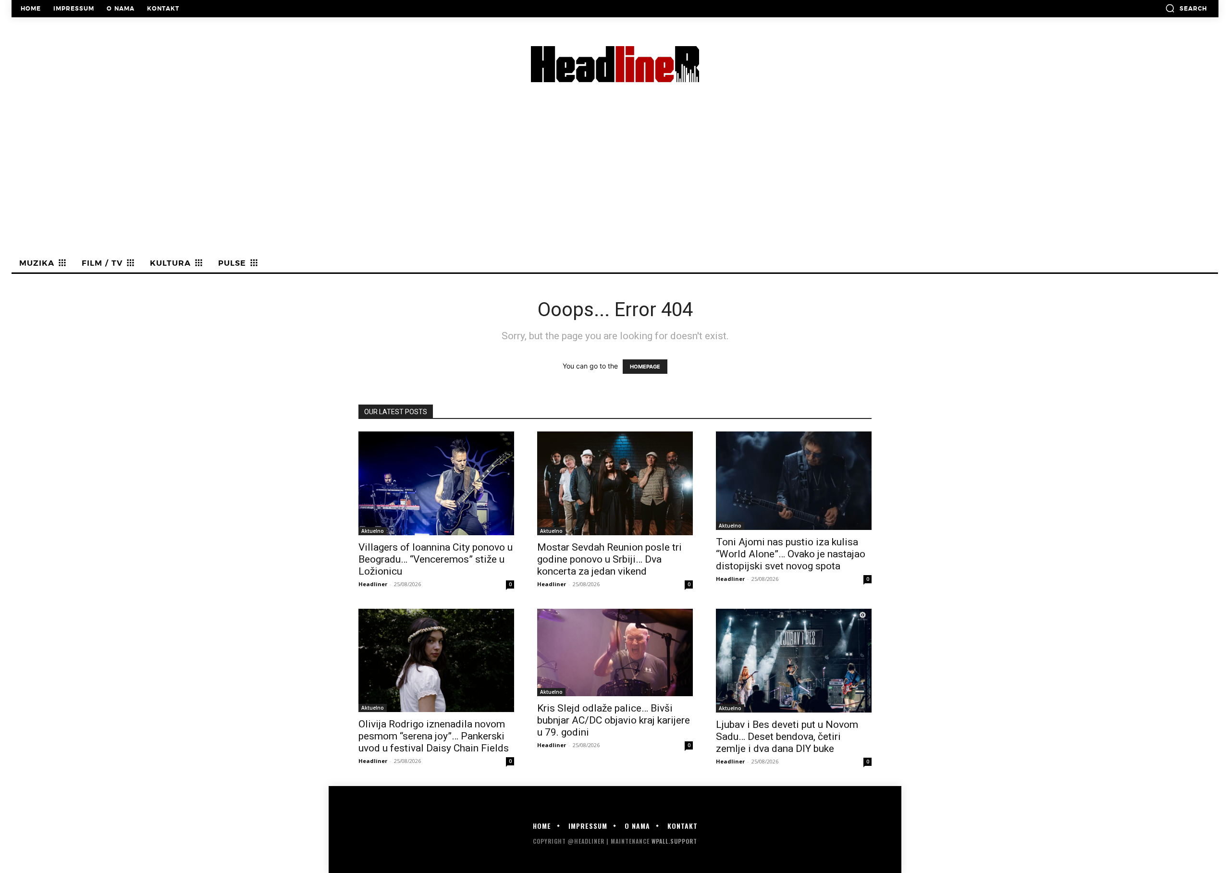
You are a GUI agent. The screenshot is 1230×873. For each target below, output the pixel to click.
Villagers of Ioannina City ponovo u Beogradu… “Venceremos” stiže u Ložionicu (435, 559)
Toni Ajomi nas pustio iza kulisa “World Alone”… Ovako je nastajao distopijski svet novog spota (790, 554)
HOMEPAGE (645, 366)
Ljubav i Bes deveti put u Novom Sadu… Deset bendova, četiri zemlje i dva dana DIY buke (787, 736)
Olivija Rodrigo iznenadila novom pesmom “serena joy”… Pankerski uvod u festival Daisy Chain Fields (433, 736)
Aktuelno (372, 531)
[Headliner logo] (615, 64)
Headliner (372, 584)
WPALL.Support (674, 841)
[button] (1186, 8)
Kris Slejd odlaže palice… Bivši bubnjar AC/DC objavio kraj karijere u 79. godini (613, 720)
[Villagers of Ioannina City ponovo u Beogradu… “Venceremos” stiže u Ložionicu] (436, 483)
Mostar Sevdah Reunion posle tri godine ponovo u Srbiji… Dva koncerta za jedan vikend (609, 559)
